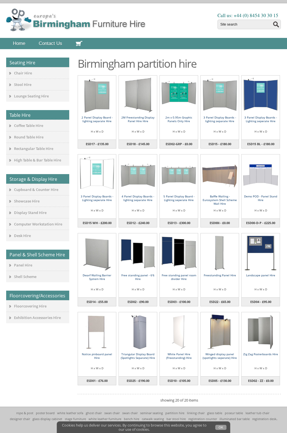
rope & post (24, 413)
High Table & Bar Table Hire (37, 160)
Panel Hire (23, 265)
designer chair (20, 419)
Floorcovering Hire (30, 306)
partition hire (174, 413)
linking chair (196, 413)
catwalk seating (153, 419)
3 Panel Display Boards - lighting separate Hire (219, 119)
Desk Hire (22, 235)
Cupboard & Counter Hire (36, 189)
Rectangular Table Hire (33, 148)
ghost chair (94, 413)
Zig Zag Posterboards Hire (260, 354)
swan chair (112, 413)
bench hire (131, 419)
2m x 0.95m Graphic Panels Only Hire (178, 119)
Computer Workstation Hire (38, 224)
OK (221, 427)
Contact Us (50, 43)
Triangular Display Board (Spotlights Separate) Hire (138, 356)
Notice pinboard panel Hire (97, 356)
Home (19, 43)
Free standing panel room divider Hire (179, 277)
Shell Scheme (25, 276)
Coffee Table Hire (28, 125)
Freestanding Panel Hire (220, 275)
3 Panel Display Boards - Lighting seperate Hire (260, 119)
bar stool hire (176, 419)
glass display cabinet (47, 419)
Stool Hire (22, 84)
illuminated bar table (234, 419)
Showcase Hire (27, 201)
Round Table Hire (28, 137)
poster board (45, 413)
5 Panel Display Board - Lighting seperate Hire (179, 198)
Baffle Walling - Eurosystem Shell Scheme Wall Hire (220, 200)
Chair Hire (23, 73)
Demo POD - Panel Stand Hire (260, 198)
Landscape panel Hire (260, 275)
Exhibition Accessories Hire (37, 317)
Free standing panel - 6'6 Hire (137, 277)
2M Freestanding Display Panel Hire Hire (137, 119)
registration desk (264, 419)
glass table (214, 413)
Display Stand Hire (30, 212)
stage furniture (75, 419)
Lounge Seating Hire (31, 96)
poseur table (234, 413)
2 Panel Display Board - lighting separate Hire (97, 119)
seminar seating (151, 413)
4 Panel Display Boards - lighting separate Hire (138, 198)
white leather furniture (105, 419)
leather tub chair (257, 413)
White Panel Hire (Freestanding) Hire (179, 356)
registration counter (202, 419)
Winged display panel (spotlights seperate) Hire (220, 356)
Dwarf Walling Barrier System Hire (97, 277)
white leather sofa (70, 413)
